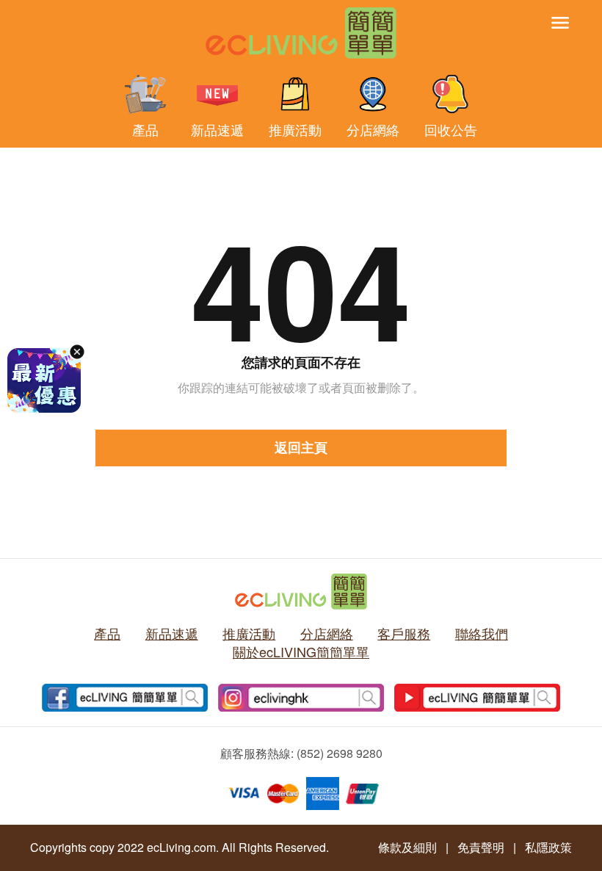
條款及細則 (407, 847)
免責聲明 (480, 847)
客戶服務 (403, 633)
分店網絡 (373, 128)
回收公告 (450, 128)
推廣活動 (295, 128)
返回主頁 (301, 447)
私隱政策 (548, 847)
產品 (145, 128)
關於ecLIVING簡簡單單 (301, 652)
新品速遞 (217, 128)
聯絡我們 (481, 633)
